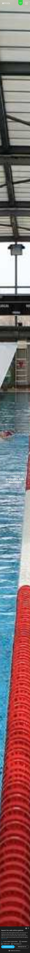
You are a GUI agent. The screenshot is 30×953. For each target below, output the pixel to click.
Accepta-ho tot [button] (8, 946)
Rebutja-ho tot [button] (22, 946)
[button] (15, 950)
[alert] (15, 939)
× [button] (28, 928)
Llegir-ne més (4, 938)
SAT (20, 3)
